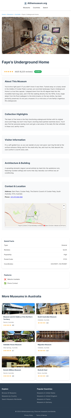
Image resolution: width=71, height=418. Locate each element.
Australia (17, 14)
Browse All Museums (9, 393)
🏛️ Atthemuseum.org (35, 3)
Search (45, 8)
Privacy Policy (28, 415)
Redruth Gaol (42, 370)
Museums (26, 8)
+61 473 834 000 (16, 197)
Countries (36, 8)
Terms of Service (41, 415)
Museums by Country (9, 396)
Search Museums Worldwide (12, 399)
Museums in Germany (44, 402)
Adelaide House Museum (12, 345)
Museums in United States (46, 393)
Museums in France (43, 399)
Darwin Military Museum (12, 370)
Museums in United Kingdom (47, 396)
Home (4, 14)
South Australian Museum (47, 317)
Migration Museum (44, 345)
